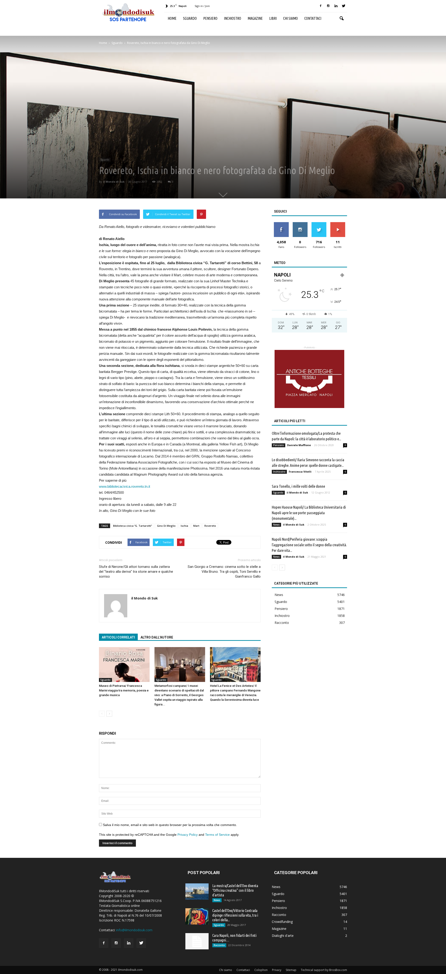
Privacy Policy (187, 834)
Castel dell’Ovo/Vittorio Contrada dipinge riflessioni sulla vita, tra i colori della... (235, 915)
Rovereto (210, 525)
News (276, 524)
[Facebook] (320, 6)
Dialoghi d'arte (283, 935)
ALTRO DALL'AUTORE (157, 637)
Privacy (276, 970)
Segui (300, 224)
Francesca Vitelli (300, 471)
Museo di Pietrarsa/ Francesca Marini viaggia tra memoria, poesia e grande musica (124, 690)
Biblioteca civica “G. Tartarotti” (132, 525)
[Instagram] (328, 6)
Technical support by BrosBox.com (324, 970)
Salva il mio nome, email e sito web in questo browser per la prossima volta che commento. (170, 825)
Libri (273, 18)
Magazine (255, 18)
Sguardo (190, 18)
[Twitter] (343, 6)
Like (281, 224)
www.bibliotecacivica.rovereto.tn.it (124, 486)
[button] (341, 18)
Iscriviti (337, 224)
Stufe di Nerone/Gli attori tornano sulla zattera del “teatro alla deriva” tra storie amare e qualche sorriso (136, 572)
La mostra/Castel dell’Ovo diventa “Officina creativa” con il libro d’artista (235, 890)
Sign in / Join (202, 6)
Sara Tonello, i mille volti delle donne (298, 486)
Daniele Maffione (299, 445)
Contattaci (312, 18)
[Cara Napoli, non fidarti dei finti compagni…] (197, 941)
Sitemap (291, 970)
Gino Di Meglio (166, 525)
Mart (196, 525)
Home (172, 18)
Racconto (282, 622)
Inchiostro (232, 18)
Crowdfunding (282, 921)
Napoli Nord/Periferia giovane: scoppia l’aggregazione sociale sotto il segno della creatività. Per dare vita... (309, 545)
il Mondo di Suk (114, 181)
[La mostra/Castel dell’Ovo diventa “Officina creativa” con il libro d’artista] (197, 891)
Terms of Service (217, 834)
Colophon (261, 970)
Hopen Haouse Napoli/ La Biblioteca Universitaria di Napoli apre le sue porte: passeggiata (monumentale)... (309, 512)
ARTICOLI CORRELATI (118, 637)
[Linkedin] (335, 6)
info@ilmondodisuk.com (134, 930)
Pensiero (210, 18)
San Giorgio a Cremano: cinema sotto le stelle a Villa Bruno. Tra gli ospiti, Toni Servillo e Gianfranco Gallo (224, 572)
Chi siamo (290, 18)
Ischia (184, 525)
